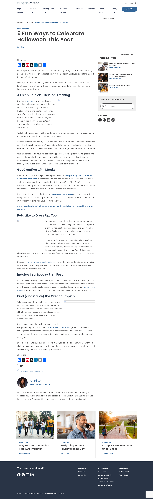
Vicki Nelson (113, 87)
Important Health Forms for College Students (122, 64)
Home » (20, 22)
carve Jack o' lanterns (58, 327)
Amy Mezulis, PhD (115, 78)
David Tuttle (65, 453)
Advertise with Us (104, 475)
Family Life (114, 11)
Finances (79, 9)
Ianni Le (20, 47)
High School (20, 11)
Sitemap (62, 493)
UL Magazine (103, 478)
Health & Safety (63, 11)
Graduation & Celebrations (30, 372)
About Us (81, 472)
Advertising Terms (105, 485)
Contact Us (82, 475)
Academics (91, 9)
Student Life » (29, 22)
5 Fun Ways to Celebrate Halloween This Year (52, 22)
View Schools (123, 475)
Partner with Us (124, 472)
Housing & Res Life (48, 11)
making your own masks (62, 194)
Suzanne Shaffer (24, 453)
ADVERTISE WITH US (108, 18)
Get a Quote (102, 472)
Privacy (54, 493)
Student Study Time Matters (119, 85)
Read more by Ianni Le (40, 384)
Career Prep (101, 11)
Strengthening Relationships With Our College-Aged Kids (121, 75)
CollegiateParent (115, 67)
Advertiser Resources (106, 482)
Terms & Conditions (43, 493)
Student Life (33, 11)
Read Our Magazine (129, 9)
